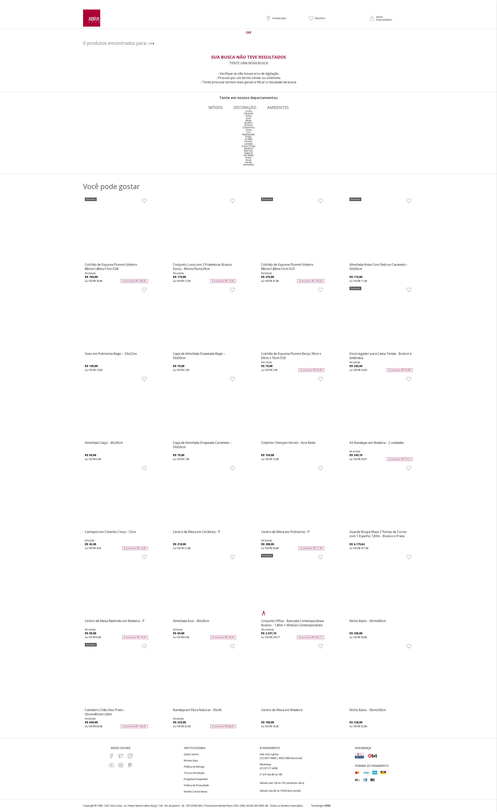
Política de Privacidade (196, 785)
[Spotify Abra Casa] (121, 765)
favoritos (320, 18)
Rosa (248, 160)
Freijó (248, 136)
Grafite (248, 139)
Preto (249, 157)
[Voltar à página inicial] (91, 18)
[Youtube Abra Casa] (111, 765)
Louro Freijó (248, 146)
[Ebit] (372, 756)
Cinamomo (248, 127)
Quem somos (191, 754)
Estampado (248, 134)
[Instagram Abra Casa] (130, 756)
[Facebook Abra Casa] (111, 756)
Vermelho (248, 164)
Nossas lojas (191, 760)
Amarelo (248, 113)
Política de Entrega (194, 766)
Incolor (248, 141)
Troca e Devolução (194, 773)
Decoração (245, 107)
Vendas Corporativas (195, 791)
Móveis (216, 107)
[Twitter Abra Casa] (121, 756)
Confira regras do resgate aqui (275, 3)
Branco (249, 122)
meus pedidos (384, 19)
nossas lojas (279, 18)
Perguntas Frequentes (196, 779)
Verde (248, 162)
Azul (248, 118)
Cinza (249, 129)
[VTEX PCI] (359, 756)
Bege (248, 120)
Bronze (249, 125)
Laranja (248, 143)
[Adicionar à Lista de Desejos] (144, 201)
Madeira (248, 148)
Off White (248, 155)
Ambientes (278, 107)
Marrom (248, 150)
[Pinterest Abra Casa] (130, 765)
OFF (248, 32)
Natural (248, 153)
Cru (248, 132)
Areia (248, 115)
